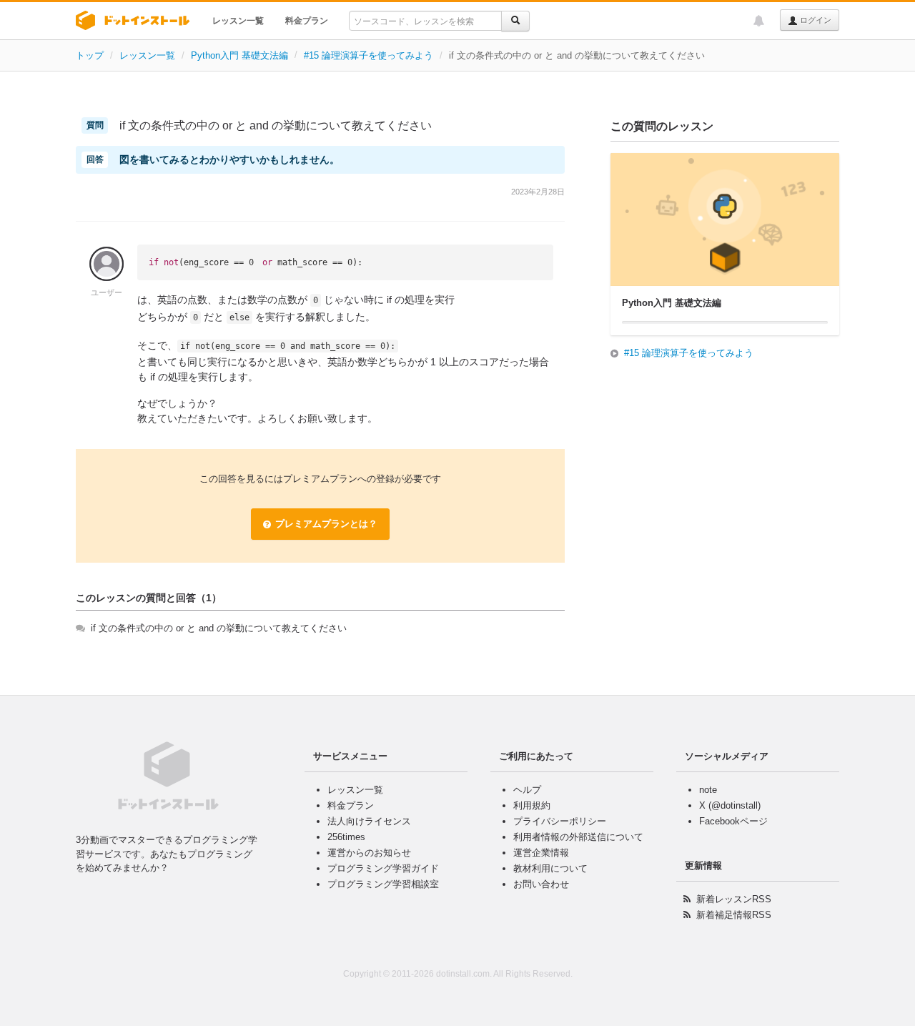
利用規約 (531, 805)
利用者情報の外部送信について (578, 837)
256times (346, 837)
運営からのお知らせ (369, 852)
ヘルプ (527, 789)
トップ (90, 55)
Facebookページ (733, 821)
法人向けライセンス (369, 821)
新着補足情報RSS (733, 914)
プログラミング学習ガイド (383, 868)
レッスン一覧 (238, 21)
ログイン (814, 20)
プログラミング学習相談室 (383, 884)
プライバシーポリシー (559, 821)
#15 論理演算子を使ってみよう (368, 55)
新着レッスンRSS (733, 899)
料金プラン (306, 21)
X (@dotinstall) (730, 805)
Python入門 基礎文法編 (239, 55)
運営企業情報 (541, 852)
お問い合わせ (541, 884)
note (708, 789)
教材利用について (550, 868)
